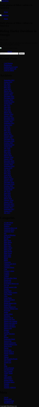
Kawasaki (7, 310)
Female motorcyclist (10, 287)
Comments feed (9, 401)
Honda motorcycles (10, 303)
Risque (6, 337)
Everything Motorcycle (11, 283)
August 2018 (8, 189)
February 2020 (8, 157)
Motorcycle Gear (9, 319)
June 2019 (7, 171)
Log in (6, 397)
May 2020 (7, 152)
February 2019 (8, 179)
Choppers (7, 265)
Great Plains (8, 298)
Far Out (6, 285)
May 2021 (7, 130)
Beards (6, 239)
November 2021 (9, 119)
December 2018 (9, 182)
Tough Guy (7, 362)
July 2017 (7, 213)
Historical (7, 301)
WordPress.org (8, 403)
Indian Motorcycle (10, 307)
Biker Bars (7, 244)
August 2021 (8, 125)
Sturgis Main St (9, 352)
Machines (7, 316)
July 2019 (7, 170)
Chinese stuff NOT (10, 264)
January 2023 (8, 94)
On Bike (6, 332)
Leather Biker (8, 314)
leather (6, 312)
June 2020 (7, 150)
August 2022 (8, 103)
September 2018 (9, 188)
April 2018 (7, 197)
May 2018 (7, 195)
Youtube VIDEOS (10, 387)
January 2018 (8, 202)
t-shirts (6, 355)
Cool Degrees (8, 63)
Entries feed (8, 399)
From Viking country (10, 292)
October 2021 (8, 121)
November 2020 (9, 141)
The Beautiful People (10, 359)
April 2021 (7, 132)
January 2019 (8, 180)
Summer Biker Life (10, 69)
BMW (6, 260)
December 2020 (9, 139)
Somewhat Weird (9, 339)
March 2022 (8, 112)
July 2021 (7, 127)
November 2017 (9, 206)
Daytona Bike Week (10, 278)
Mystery (6, 330)
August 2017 (8, 211)
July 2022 (7, 105)
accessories (7, 224)
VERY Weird (8, 373)
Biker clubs (7, 246)
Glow (6, 296)
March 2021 (8, 134)
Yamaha (6, 384)
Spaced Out (7, 341)
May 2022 (7, 109)
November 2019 (9, 163)
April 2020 (7, 154)
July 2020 (7, 148)
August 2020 (8, 146)
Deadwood (7, 280)
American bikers (9, 230)
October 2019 (8, 164)
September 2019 (9, 166)
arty (5, 233)
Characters (7, 262)
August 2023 (8, 82)
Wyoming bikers (9, 382)
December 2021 (9, 118)
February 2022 (8, 114)
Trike (5, 366)
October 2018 (8, 186)
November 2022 (9, 98)
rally (5, 335)
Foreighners (8, 291)
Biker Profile (8, 251)
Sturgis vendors (9, 353)
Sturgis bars (7, 350)
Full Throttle (8, 294)
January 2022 (8, 116)
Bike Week (7, 240)
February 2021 (8, 136)
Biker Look (7, 249)
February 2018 (8, 200)
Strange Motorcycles (10, 344)
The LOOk (7, 360)
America (6, 226)
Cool (5, 269)
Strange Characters (10, 343)
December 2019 (9, 161)
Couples (6, 273)
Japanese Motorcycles (11, 309)
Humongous (8, 65)
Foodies (6, 289)
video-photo (8, 377)
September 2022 (9, 102)
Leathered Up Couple (11, 67)
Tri (5, 364)
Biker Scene (8, 253)
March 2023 (8, 91)
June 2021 (7, 128)
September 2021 (9, 123)
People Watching (9, 334)
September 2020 (9, 145)
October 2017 (8, 207)
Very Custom (8, 371)
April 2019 (7, 175)
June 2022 (7, 107)
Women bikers (8, 380)
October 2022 (8, 100)
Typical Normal (9, 368)
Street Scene (8, 346)
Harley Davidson (9, 300)
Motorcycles (8, 328)
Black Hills (7, 257)
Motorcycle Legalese (10, 321)
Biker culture (8, 248)
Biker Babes (8, 242)
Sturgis (10, 51)
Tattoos (6, 357)
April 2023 (7, 89)
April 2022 (7, 111)
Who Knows (8, 378)
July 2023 (7, 84)
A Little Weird (8, 222)
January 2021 (8, 137)
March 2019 (8, 177)
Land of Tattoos (9, 70)
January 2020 (8, 159)
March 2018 (8, 198)
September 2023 (9, 80)
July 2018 (7, 191)
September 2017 (9, 209)
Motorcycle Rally (9, 325)
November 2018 (9, 184)
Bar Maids (7, 237)
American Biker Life (10, 228)
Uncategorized (8, 369)
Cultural (6, 274)
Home (6, 12)
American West (9, 231)
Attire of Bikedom (10, 235)
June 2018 (7, 193)
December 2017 (9, 204)
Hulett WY (7, 305)
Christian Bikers (9, 267)
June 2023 (7, 85)
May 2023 (7, 87)
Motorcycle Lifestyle (10, 323)
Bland (6, 258)
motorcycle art (8, 317)
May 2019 (7, 173)
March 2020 (8, 155)
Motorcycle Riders (10, 326)
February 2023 (8, 93)
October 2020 (8, 143)
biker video (7, 255)
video (6, 375)
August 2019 (8, 168)
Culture (6, 276)
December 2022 (9, 96)
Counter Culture (9, 271)
